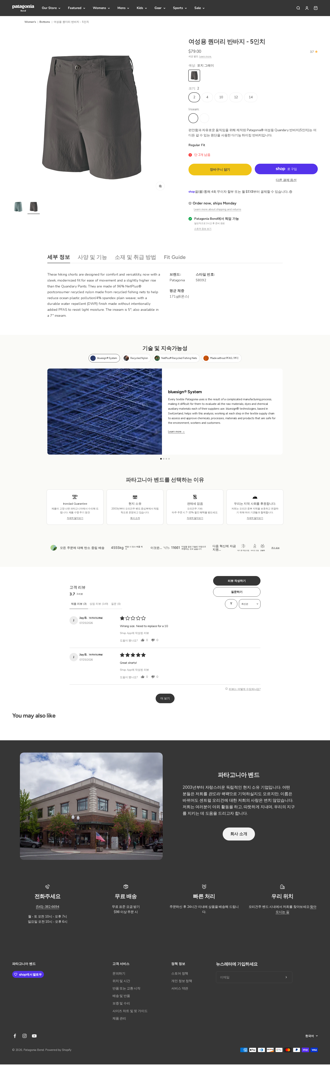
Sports (178, 8)
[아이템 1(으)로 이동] (18, 207)
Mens (121, 8)
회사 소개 (238, 833)
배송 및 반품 (121, 996)
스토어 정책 (179, 973)
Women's (30, 22)
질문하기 (237, 592)
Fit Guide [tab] (175, 257)
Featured (74, 8)
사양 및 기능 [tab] (92, 257)
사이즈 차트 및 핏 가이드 (130, 1011)
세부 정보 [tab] (58, 257)
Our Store (49, 8)
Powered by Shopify (58, 1050)
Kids (140, 8)
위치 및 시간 (121, 981)
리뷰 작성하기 (237, 581)
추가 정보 (275, 548)
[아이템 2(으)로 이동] (34, 207)
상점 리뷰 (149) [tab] (99, 604)
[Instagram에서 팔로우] (24, 1035)
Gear (158, 8)
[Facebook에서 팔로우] (14, 1035)
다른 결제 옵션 (286, 180)
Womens (99, 8)
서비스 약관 (179, 988)
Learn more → (176, 431)
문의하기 (118, 973)
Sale (197, 8)
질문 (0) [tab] (116, 604)
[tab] (104, 358)
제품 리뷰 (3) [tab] (79, 604)
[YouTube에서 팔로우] (34, 1035)
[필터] (231, 604)
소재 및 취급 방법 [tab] (135, 257)
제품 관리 (119, 1018)
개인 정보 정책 (181, 981)
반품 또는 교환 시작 (126, 988)
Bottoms (45, 22)
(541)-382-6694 (47, 907)
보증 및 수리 (121, 1003)
